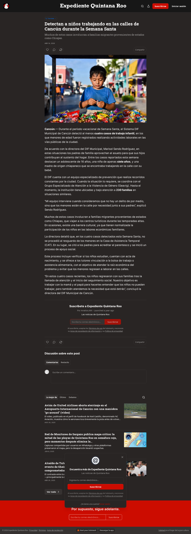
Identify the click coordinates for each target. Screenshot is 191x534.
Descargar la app (107, 530)
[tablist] (58, 362)
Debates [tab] (72, 397)
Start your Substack (88, 530)
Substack (162, 530)
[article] (95, 415)
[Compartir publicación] (148, 6)
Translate (51, 18)
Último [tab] (63, 397)
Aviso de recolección (55, 530)
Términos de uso (95, 493)
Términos (42, 530)
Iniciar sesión (179, 6)
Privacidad (33, 530)
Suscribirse (160, 6)
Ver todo (51, 491)
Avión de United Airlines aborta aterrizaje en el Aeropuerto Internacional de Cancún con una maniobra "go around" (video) (81, 408)
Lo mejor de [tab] (51, 397)
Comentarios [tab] (52, 362)
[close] (122, 457)
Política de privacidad (114, 496)
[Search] (142, 6)
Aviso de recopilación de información (85, 496)
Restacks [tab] (65, 362)
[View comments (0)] (54, 50)
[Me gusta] (47, 50)
